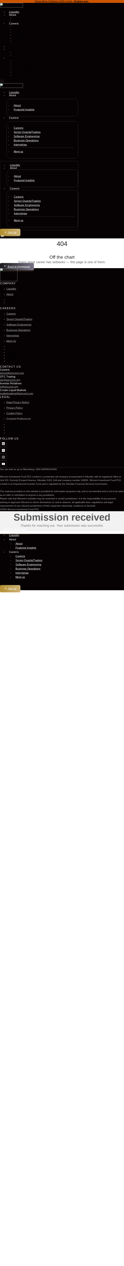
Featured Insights (21, 20)
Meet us (17, 41)
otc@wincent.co (9, 380)
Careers (17, 26)
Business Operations (23, 35)
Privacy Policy (14, 408)
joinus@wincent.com (12, 373)
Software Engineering (24, 32)
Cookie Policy (14, 413)
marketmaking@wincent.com (16, 393)
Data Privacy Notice (17, 402)
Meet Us (11, 341)
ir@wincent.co (8, 386)
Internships (18, 38)
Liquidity (11, 46)
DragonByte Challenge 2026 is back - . (62, 1)
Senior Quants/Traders (24, 29)
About (16, 17)
